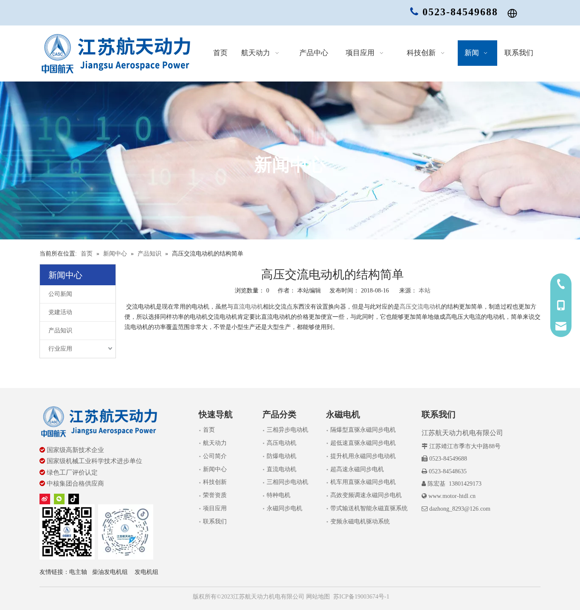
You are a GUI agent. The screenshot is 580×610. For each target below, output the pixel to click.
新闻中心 (215, 469)
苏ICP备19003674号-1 (361, 596)
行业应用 (60, 349)
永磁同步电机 (284, 508)
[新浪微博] (44, 499)
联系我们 (215, 521)
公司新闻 (60, 294)
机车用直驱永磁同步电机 (363, 482)
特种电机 (278, 495)
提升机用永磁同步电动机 (363, 456)
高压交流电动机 (420, 307)
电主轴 (78, 572)
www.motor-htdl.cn (452, 496)
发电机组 (146, 572)
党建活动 (60, 312)
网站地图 (317, 596)
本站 (425, 290)
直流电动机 (248, 307)
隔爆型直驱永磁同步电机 (363, 430)
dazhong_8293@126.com (459, 509)
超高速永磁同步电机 (357, 469)
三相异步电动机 (287, 430)
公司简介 (215, 456)
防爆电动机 (281, 456)
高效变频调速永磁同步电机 (366, 495)
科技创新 (215, 482)
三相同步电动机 (287, 482)
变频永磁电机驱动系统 (360, 521)
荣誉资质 (215, 495)
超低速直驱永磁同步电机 (363, 443)
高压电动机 (281, 443)
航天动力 (215, 443)
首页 (209, 430)
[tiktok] (73, 499)
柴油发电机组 (110, 572)
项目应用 (215, 508)
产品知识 (60, 330)
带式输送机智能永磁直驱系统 (369, 508)
